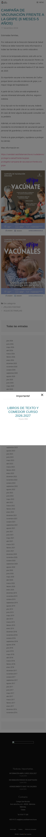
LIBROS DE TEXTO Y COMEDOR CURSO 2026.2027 (23, 411)
